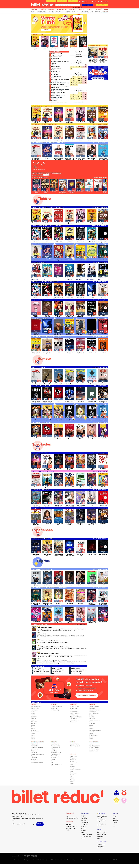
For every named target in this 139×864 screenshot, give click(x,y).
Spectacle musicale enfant (37, 762)
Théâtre (83, 816)
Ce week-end (101, 844)
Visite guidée (73, 768)
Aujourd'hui (78, 52)
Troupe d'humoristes (94, 706)
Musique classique (55, 744)
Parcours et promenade (75, 769)
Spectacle (72, 9)
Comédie (84, 818)
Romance (33, 715)
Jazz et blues (54, 750)
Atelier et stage (73, 756)
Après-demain (78, 56)
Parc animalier (73, 773)
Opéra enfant (34, 757)
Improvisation (92, 711)
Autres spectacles (86, 836)
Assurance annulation (72, 818)
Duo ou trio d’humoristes (94, 710)
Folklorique (53, 757)
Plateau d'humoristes (94, 713)
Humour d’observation (94, 720)
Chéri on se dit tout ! (41, 653)
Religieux (53, 749)
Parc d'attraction (74, 763)
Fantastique (34, 716)
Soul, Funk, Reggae (55, 756)
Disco (52, 766)
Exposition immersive (94, 747)
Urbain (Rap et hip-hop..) (56, 764)
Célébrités (33, 730)
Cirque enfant (34, 759)
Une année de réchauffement (44, 640)
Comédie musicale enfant (37, 747)
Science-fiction (34, 721)
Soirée (71, 764)
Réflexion (33, 728)
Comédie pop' (54, 708)
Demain (78, 54)
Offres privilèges (101, 5)
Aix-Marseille (59, 12)
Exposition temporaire (94, 749)
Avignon (51, 12)
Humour (51, 9)
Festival (53, 759)
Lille (73, 12)
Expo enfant (34, 756)
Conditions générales (17, 860)
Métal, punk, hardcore (56, 754)
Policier (33, 737)
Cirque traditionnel (74, 744)
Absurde (91, 725)
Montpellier (85, 12)
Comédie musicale (74, 706)
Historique (33, 718)
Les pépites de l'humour (101, 825)
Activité (98, 9)
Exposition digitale (93, 750)
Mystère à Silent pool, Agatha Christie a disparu (48, 646)
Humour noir (92, 721)
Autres (83, 838)
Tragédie (33, 713)
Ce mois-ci (100, 846)
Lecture (33, 725)
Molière (99, 838)
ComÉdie (43, 9)
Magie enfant (34, 752)
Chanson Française (55, 747)
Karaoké (72, 778)
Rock (52, 761)
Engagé (33, 735)
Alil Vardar (100, 836)
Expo (106, 9)
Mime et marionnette (75, 713)
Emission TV (73, 759)
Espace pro (69, 824)
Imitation (91, 728)
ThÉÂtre (34, 9)
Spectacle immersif (74, 720)
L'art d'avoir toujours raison (43, 660)
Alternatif (91, 732)
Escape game (73, 758)
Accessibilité (90, 860)
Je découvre (46, 175)
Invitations (62, 1)
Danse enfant (34, 750)
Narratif (91, 733)
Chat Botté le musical (42, 627)
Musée (91, 744)
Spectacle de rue (74, 721)
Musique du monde (55, 745)
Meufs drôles (92, 718)
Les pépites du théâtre (101, 821)
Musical (33, 727)
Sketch (90, 727)
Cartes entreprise (71, 826)
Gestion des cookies (100, 860)
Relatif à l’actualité (93, 735)
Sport (71, 771)
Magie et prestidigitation (75, 716)
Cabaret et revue (74, 708)
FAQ (67, 816)
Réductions (73, 1)
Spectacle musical (74, 711)
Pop (52, 762)
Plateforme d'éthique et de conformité (75, 860)
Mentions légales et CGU (46, 860)
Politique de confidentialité (31, 860)
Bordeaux (68, 12)
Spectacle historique (74, 718)
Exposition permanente (94, 745)
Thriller (33, 738)
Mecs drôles (92, 716)
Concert (90, 9)
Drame (32, 711)
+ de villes (97, 12)
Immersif (72, 781)
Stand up (91, 715)
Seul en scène (34, 710)
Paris (33, 12)
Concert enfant (34, 749)
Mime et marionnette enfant (37, 754)
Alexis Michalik (101, 834)
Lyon (77, 12)
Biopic (32, 720)
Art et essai (33, 723)
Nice (91, 12)
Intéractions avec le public (95, 730)
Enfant (81, 9)
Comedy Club (62, 9)
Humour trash (92, 723)
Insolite (72, 783)
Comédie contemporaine (56, 706)
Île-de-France (41, 12)
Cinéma (72, 761)
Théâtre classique (35, 708)
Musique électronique (56, 752)
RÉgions (105, 12)
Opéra (71, 710)
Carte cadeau (51, 1)
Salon (71, 776)
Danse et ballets (74, 715)
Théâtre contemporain (36, 706)
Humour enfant (34, 745)
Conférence (73, 766)
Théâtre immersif (35, 732)
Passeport (39, 634)
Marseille (115, 820)
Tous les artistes (102, 832)
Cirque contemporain (75, 745)
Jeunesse (33, 733)
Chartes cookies (59, 860)
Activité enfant (34, 761)
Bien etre (72, 779)
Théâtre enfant (34, 744)
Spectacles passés (86, 834)
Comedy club (92, 708)
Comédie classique (55, 710)
